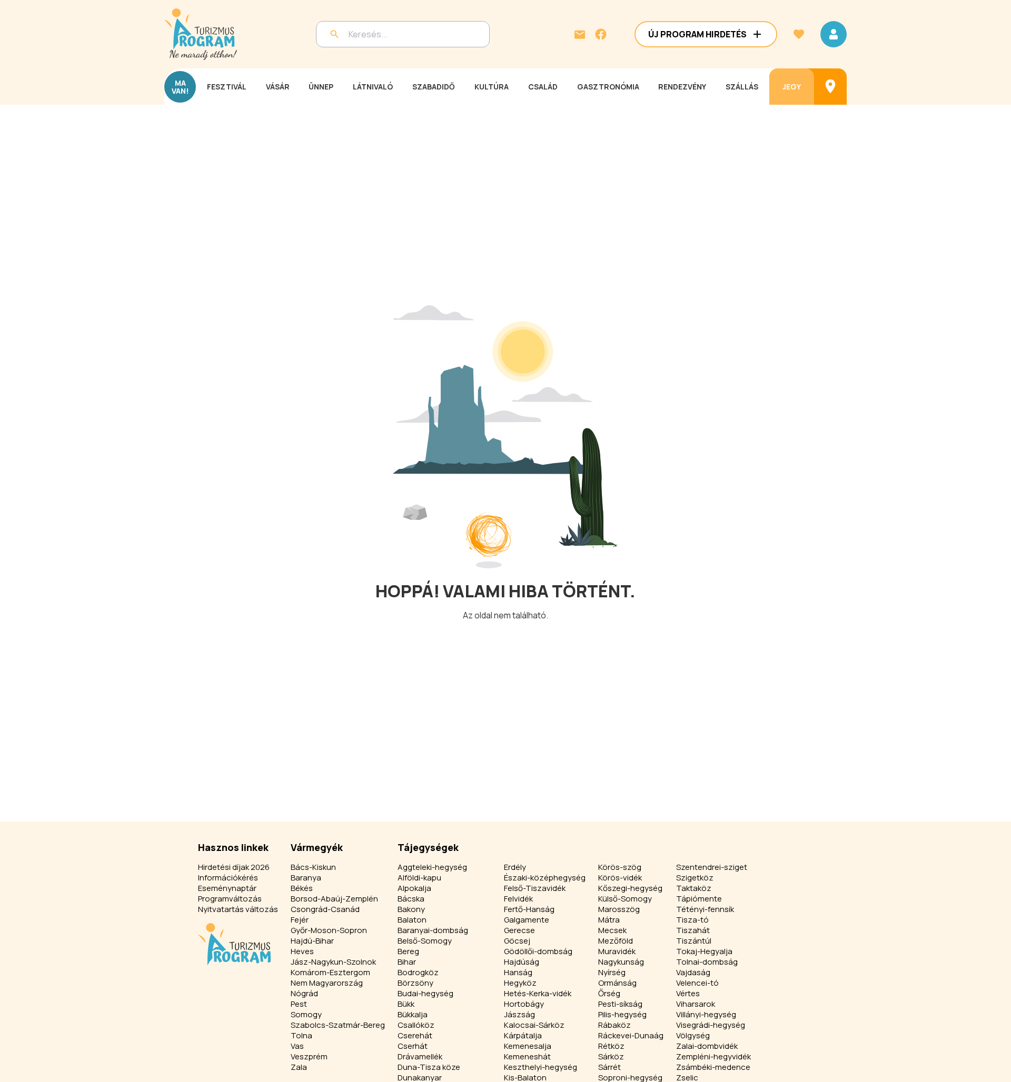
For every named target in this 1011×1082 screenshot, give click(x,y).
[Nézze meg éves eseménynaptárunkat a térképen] (830, 86)
